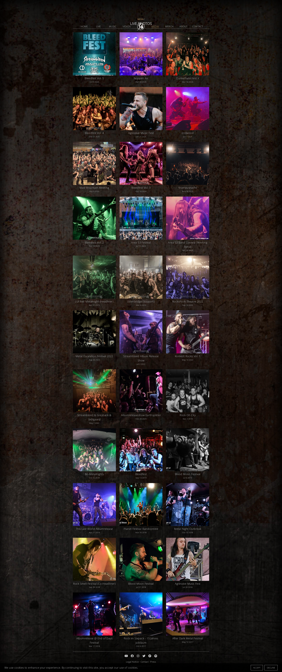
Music (112, 26)
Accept (256, 667)
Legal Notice (132, 661)
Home (84, 26)
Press (153, 661)
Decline (271, 667)
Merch (169, 26)
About (183, 26)
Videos (127, 26)
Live (98, 26)
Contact (197, 26)
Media (155, 26)
